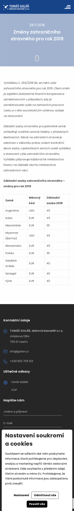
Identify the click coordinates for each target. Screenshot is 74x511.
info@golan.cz (19, 351)
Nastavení (21, 495)
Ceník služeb (19, 382)
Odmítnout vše (45, 495)
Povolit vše (37, 504)
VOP (14, 390)
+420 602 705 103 (21, 361)
